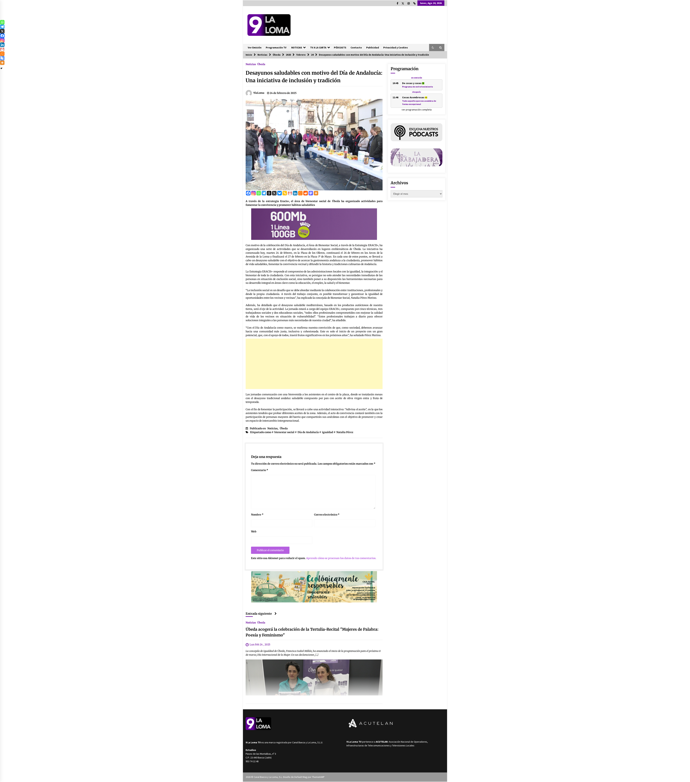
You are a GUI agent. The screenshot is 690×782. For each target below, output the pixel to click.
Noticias (251, 64)
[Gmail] (290, 193)
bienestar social (284, 432)
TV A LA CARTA (318, 47)
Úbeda (261, 64)
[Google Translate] (2, 58)
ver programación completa (417, 109)
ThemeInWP (318, 777)
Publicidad (372, 47)
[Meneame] (300, 193)
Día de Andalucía (308, 432)
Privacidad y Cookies (395, 47)
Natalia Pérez (344, 432)
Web (253, 531)
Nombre (257, 514)
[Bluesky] (279, 193)
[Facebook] (248, 193)
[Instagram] (253, 193)
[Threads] (269, 193)
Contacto (356, 47)
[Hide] (1, 68)
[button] (433, 47)
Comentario (259, 470)
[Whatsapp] (258, 193)
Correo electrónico (326, 514)
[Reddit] (305, 193)
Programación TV (276, 47)
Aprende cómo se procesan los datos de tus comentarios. (341, 558)
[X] (274, 193)
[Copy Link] (284, 193)
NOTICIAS (296, 47)
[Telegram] (264, 193)
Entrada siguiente (259, 613)
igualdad (327, 432)
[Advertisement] (314, 364)
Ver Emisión (254, 47)
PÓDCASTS (340, 47)
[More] (316, 193)
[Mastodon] (311, 193)
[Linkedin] (295, 193)
